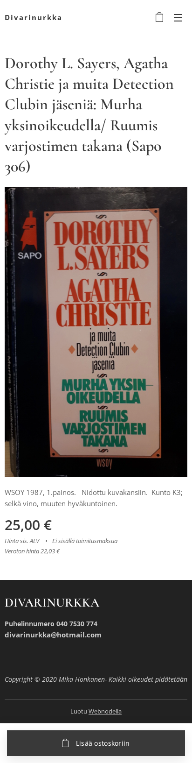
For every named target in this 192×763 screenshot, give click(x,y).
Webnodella (105, 711)
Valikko (178, 17)
